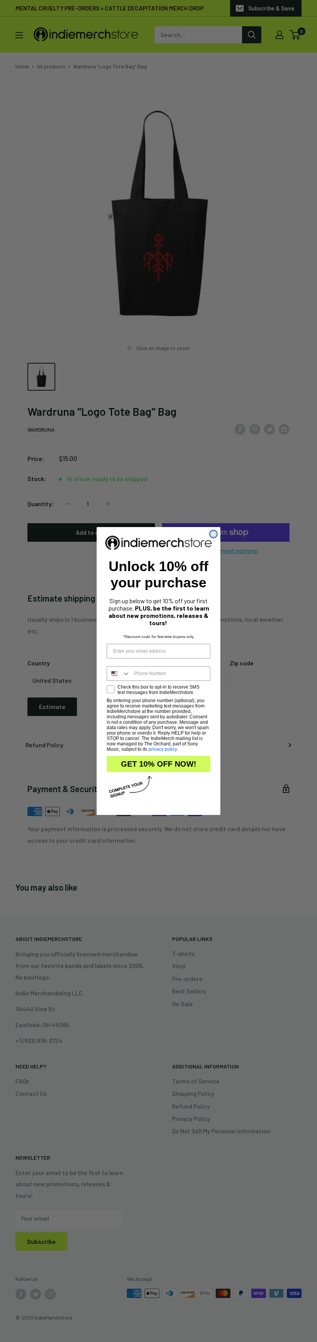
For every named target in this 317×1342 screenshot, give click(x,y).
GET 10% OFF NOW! (158, 764)
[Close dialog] (213, 534)
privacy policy (162, 749)
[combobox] (118, 673)
